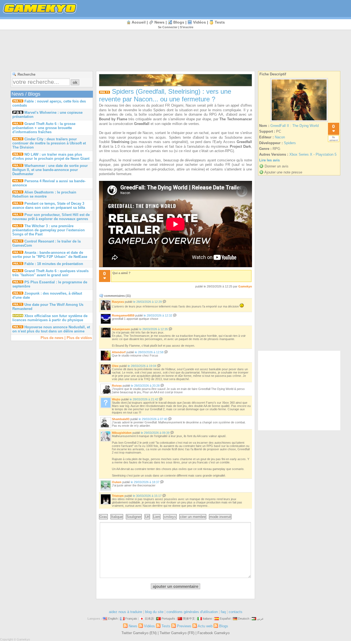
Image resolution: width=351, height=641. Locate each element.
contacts (235, 612)
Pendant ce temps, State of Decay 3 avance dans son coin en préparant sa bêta (48, 205)
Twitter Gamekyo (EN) (139, 633)
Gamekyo (245, 286)
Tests (220, 22)
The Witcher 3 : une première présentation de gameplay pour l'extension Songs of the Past (48, 230)
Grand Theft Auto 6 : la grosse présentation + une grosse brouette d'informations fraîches (43, 128)
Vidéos (199, 22)
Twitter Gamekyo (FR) (177, 633)
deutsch (243, 618)
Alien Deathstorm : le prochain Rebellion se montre (44, 194)
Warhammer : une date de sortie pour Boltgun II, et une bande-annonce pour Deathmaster (50, 170)
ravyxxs (118, 301)
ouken (116, 482)
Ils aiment (333, 139)
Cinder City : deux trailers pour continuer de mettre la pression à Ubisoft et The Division (49, 143)
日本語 (149, 618)
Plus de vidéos (79, 338)
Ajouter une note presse (283, 172)
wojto (116, 399)
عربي (260, 618)
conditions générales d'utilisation (192, 612)
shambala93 (120, 419)
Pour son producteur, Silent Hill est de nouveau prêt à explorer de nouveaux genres (51, 217)
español (225, 618)
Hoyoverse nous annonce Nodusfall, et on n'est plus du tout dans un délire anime (51, 329)
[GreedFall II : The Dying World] (299, 121)
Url (147, 517)
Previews (184, 626)
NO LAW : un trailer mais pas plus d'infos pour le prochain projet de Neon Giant (50, 156)
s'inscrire (186, 27)
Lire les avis (269, 160)
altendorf (119, 352)
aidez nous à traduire (125, 612)
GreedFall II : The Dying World (294, 126)
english (113, 618)
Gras (103, 517)
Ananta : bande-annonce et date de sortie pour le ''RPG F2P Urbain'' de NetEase (49, 254)
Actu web (205, 626)
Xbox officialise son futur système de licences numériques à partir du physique (49, 318)
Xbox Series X (300, 154)
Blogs (178, 22)
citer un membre (193, 517)
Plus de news (52, 338)
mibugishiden (122, 432)
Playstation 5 (326, 154)
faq (223, 612)
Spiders (290, 143)
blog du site (154, 612)
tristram (118, 495)
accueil (139, 22)
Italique (117, 517)
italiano (207, 618)
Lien (156, 517)
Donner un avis (276, 166)
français (131, 618)
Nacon (280, 137)
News (159, 22)
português (168, 618)
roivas (117, 385)
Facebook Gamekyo (213, 633)
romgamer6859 (123, 315)
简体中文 (189, 618)
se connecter (167, 27)
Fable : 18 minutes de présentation (53, 264)
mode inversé (220, 517)
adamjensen (121, 329)
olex (115, 365)
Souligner (133, 517)
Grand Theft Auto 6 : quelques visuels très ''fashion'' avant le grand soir (50, 273)
